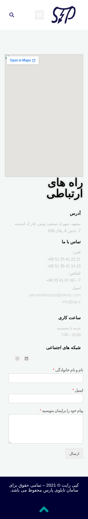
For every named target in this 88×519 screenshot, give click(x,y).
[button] (39, 15)
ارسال (74, 453)
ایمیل (77, 390)
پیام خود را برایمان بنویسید (61, 410)
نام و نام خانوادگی (68, 369)
